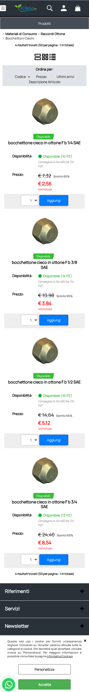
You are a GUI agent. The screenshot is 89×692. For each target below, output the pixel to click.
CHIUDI (85, 640)
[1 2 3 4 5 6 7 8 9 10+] (30, 201)
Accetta (44, 684)
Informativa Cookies (60, 656)
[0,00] (81, 8)
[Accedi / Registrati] (66, 8)
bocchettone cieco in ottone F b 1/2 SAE (44, 382)
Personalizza (44, 669)
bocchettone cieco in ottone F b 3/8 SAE (44, 265)
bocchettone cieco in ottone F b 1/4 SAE (44, 142)
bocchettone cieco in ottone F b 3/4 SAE (44, 504)
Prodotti (44, 23)
